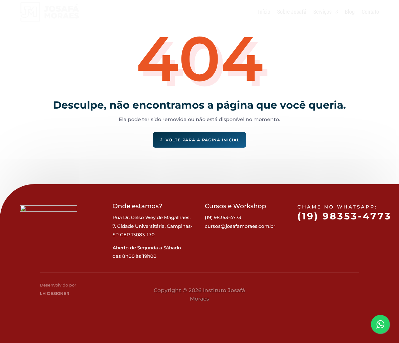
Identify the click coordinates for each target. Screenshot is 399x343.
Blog (350, 11)
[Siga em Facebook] (302, 291)
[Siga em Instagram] (325, 291)
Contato (370, 11)
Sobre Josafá (291, 11)
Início (264, 11)
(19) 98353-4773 (344, 216)
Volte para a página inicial (203, 139)
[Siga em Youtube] (349, 291)
